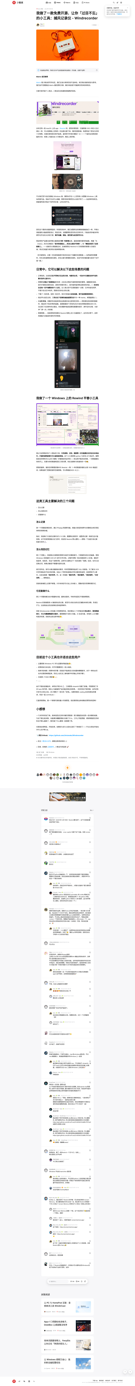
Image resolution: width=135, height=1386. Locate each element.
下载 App (95, 1380)
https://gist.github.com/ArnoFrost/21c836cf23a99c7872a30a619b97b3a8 (76, 1122)
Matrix (38, 82)
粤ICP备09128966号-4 (110, 1382)
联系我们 (101, 1380)
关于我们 (114, 1380)
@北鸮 (46, 755)
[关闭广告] (84, 793)
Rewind (62, 128)
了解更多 (119, 14)
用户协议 (120, 1380)
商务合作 (107, 1380)
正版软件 (51, 747)
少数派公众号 (46, 741)
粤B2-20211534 (119, 1382)
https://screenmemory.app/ (68, 1227)
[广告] (67, 796)
